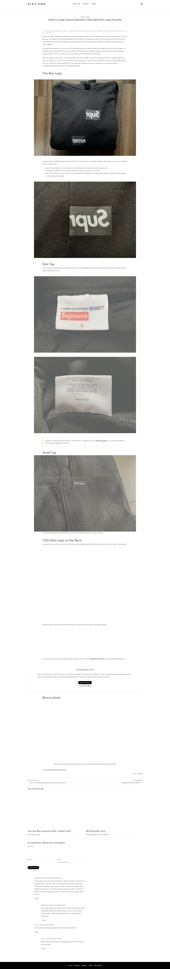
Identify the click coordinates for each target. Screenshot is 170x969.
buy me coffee (86, 686)
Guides (94, 4)
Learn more (49, 33)
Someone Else (39, 878)
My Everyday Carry (96, 831)
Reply (36, 898)
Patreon (70, 965)
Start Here (76, 4)
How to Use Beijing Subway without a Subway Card (47, 783)
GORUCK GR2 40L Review (131, 783)
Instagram (77, 965)
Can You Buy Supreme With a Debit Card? (49, 831)
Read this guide (101, 441)
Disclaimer (84, 965)
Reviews (85, 4)
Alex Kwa (44, 905)
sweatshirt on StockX (96, 659)
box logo (50, 770)
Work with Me (98, 965)
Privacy (91, 965)
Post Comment (33, 867)
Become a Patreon (85, 682)
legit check (56, 770)
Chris (36, 925)
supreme (63, 770)
